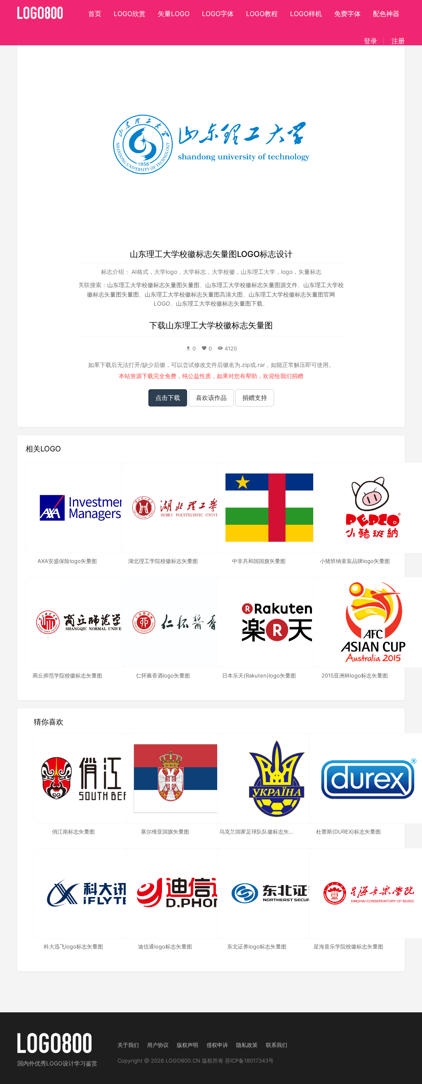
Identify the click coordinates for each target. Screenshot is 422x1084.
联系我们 (276, 1045)
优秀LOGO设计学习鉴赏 (66, 1063)
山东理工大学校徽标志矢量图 (219, 325)
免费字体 (347, 13)
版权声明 (187, 1045)
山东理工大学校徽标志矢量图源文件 (251, 284)
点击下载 (167, 398)
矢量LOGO (174, 13)
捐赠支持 (254, 398)
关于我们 (128, 1045)
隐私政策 (247, 1045)
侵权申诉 (217, 1045)
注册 (398, 40)
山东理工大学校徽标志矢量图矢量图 (153, 284)
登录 (370, 40)
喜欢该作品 (211, 398)
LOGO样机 (306, 13)
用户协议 (158, 1045)
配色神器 (386, 13)
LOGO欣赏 (129, 13)
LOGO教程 (262, 13)
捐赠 (297, 375)
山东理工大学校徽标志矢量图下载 (219, 303)
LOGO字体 (218, 13)
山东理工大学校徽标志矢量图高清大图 (194, 294)
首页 (94, 13)
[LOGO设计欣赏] (40, 10)
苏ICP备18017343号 (249, 1060)
